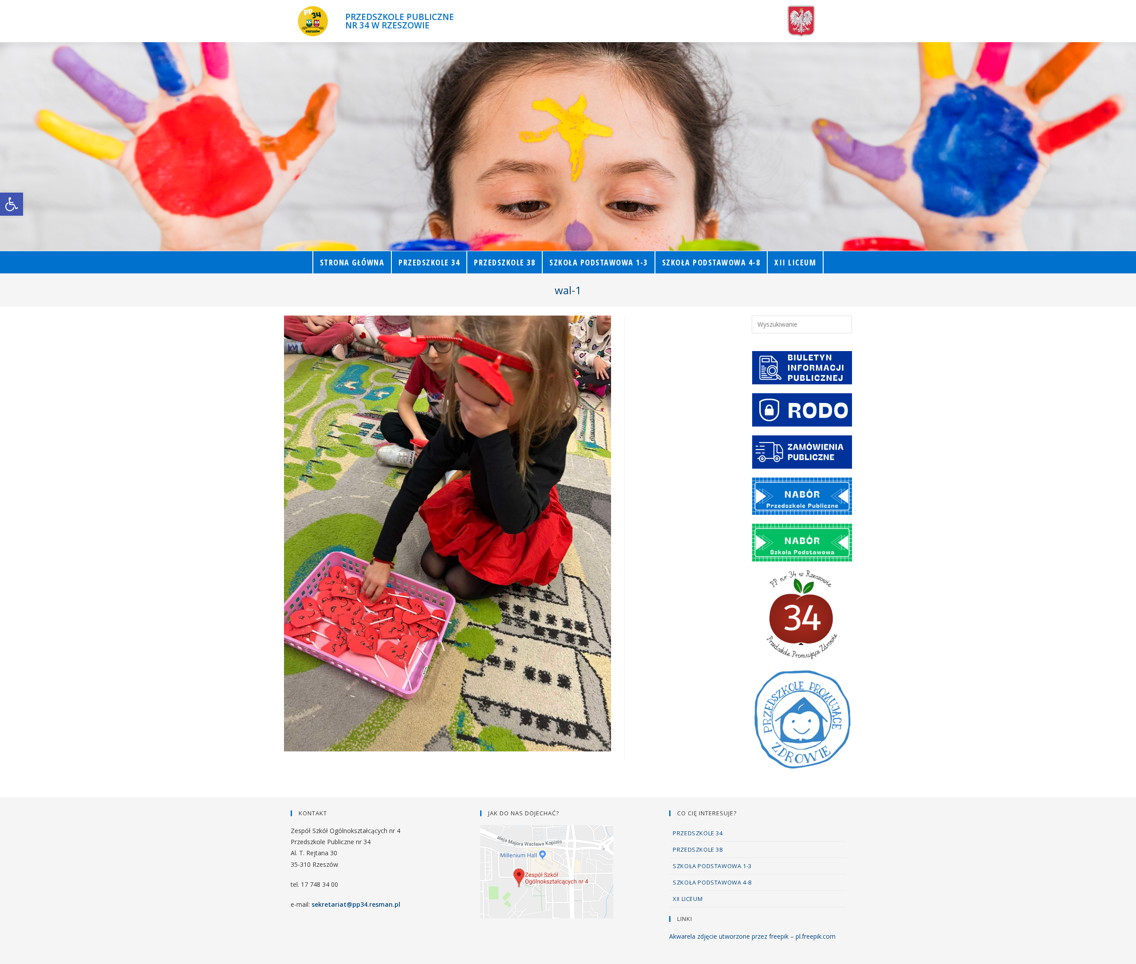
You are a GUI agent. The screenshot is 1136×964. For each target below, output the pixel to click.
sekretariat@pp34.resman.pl (356, 904)
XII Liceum (687, 899)
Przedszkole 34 (697, 833)
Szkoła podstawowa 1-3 (712, 866)
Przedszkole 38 (697, 849)
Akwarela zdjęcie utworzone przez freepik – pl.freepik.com (752, 936)
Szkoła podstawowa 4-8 (712, 882)
